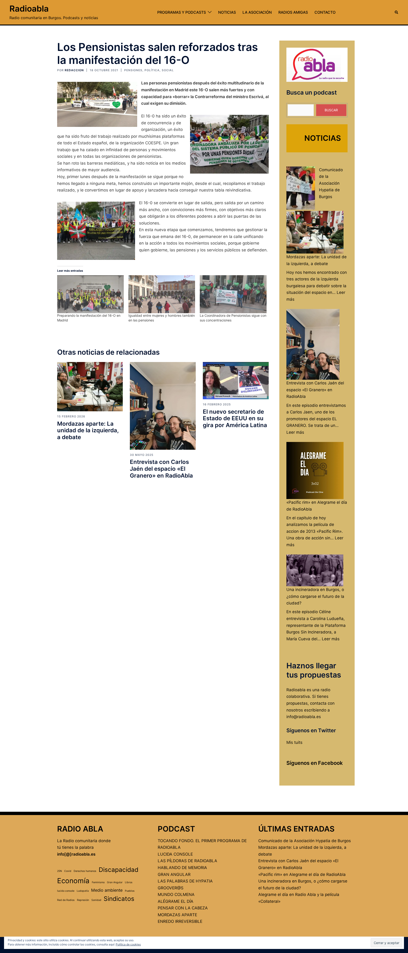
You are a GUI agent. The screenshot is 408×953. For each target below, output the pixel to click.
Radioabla (29, 8)
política (152, 70)
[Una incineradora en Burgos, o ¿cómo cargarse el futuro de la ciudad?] (315, 570)
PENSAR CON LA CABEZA (183, 908)
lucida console (65, 890)
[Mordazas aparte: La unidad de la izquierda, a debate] (90, 386)
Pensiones (133, 70)
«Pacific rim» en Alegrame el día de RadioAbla (302, 874)
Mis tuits (294, 742)
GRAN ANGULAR (174, 874)
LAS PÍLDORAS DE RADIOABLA (187, 860)
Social (168, 70)
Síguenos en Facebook (314, 763)
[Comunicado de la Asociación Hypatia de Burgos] (300, 188)
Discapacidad (118, 869)
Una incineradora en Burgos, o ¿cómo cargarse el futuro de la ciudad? (315, 596)
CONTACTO (325, 12)
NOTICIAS (227, 12)
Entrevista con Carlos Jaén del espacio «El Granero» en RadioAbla (161, 468)
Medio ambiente (107, 890)
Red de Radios (66, 900)
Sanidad (96, 900)
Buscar (331, 110)
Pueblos (130, 890)
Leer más (295, 432)
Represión (83, 900)
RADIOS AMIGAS (293, 12)
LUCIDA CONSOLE (175, 854)
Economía (73, 881)
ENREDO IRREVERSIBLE (180, 921)
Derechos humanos (85, 871)
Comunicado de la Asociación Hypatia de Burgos (331, 183)
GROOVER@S (170, 888)
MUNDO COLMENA (176, 894)
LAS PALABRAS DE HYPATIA (185, 881)
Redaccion (74, 70)
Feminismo (98, 882)
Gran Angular (115, 882)
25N (59, 871)
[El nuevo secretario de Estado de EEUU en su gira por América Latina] (236, 380)
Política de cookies (128, 944)
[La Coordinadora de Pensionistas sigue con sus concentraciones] (233, 294)
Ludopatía (83, 890)
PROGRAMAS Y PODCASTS (181, 12)
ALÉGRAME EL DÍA (175, 901)
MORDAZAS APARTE (177, 914)
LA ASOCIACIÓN (257, 12)
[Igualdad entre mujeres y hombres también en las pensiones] (161, 294)
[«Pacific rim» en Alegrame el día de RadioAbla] (315, 470)
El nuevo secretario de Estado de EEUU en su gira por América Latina (235, 418)
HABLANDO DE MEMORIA (182, 867)
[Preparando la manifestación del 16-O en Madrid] (90, 294)
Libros (128, 882)
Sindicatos (119, 898)
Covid (67, 871)
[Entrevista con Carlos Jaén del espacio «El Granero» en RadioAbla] (163, 405)
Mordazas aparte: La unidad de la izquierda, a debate (88, 430)
